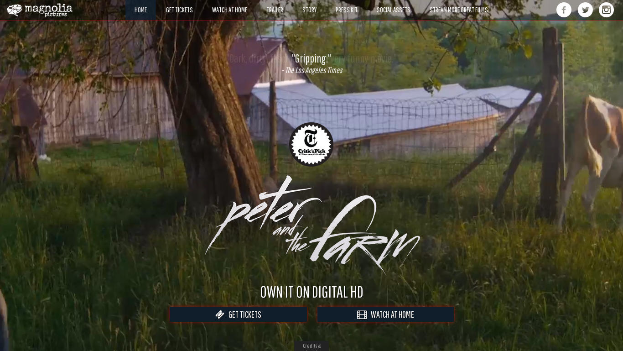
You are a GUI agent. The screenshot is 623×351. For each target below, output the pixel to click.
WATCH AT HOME (390, 314)
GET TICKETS (242, 314)
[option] (311, 63)
